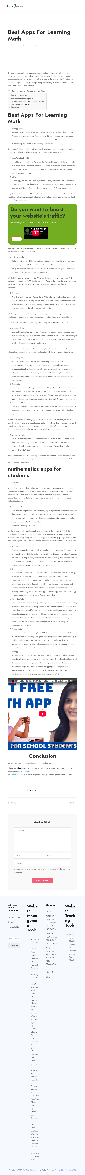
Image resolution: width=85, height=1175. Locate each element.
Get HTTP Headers (34, 1051)
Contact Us (50, 981)
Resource (29, 45)
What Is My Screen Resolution (34, 1076)
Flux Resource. (27, 771)
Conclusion (15, 107)
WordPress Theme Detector (35, 1137)
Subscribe (14, 945)
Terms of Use (60, 1170)
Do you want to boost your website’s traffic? (27, 101)
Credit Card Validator (34, 1127)
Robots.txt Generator (35, 942)
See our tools (17, 239)
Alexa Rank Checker (72, 937)
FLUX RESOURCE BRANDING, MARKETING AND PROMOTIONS (51, 958)
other (19, 768)
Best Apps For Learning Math (22, 98)
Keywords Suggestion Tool (35, 1156)
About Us (49, 972)
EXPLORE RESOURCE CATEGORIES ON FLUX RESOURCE (52, 922)
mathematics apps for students (22, 104)
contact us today (18, 774)
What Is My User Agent (34, 1019)
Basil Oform (15, 45)
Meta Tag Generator (35, 977)
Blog (48, 977)
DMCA (68, 1170)
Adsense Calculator (34, 1146)
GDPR (73, 1170)
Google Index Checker (72, 947)
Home (48, 911)
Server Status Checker (34, 993)
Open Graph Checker (34, 1028)
